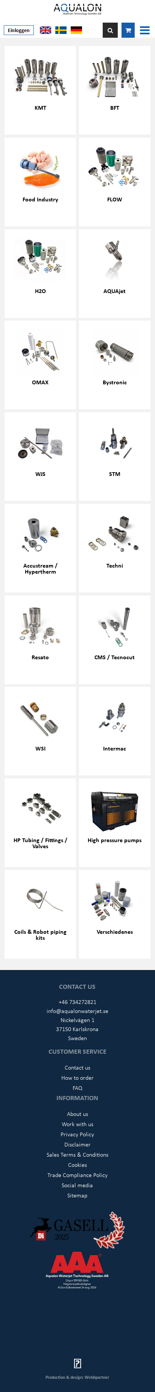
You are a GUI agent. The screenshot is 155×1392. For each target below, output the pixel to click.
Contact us (77, 1067)
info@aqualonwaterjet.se (77, 1011)
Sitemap (77, 1195)
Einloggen (19, 30)
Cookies (77, 1164)
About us (77, 1114)
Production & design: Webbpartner (77, 1377)
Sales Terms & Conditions (77, 1154)
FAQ (77, 1088)
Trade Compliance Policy (77, 1175)
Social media (77, 1185)
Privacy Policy (77, 1134)
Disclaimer (77, 1144)
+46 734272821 (77, 1002)
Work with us (77, 1124)
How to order (77, 1077)
